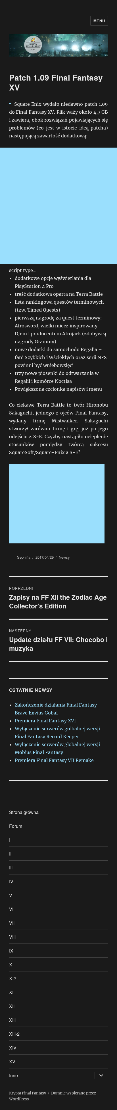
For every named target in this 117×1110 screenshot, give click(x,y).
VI (11, 909)
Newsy (64, 557)
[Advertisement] (58, 206)
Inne (13, 1075)
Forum (15, 826)
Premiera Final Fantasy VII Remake (54, 760)
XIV (12, 1047)
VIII (12, 937)
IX (11, 950)
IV (11, 881)
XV (12, 1061)
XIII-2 (14, 1034)
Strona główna (24, 812)
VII (11, 923)
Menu (99, 20)
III (10, 867)
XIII (12, 1020)
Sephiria (23, 557)
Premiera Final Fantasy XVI (45, 721)
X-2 (12, 978)
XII (11, 1006)
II (10, 853)
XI (11, 992)
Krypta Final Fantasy (27, 1093)
